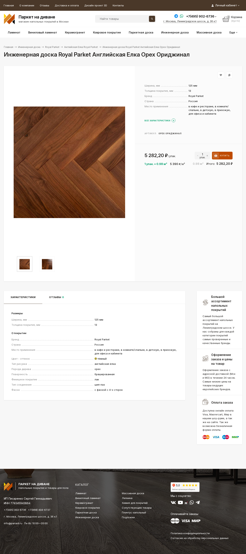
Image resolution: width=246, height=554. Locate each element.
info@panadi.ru (13, 523)
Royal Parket (52, 47)
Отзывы (44, 5)
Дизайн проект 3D (95, 5)
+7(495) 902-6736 (200, 16)
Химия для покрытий (135, 502)
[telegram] (198, 503)
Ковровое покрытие (87, 507)
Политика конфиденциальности (190, 533)
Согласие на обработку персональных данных (200, 538)
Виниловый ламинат (88, 498)
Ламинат (80, 493)
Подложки (128, 517)
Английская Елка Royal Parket (81, 47)
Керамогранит (84, 502)
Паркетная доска (86, 512)
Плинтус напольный (134, 512)
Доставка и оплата (67, 5)
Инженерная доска (29, 47)
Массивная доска (133, 493)
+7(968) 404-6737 (39, 509)
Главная (9, 5)
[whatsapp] (192, 503)
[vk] (173, 503)
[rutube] (186, 503)
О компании (26, 5)
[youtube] (180, 503)
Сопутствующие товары (137, 507)
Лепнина (127, 498)
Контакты (118, 5)
